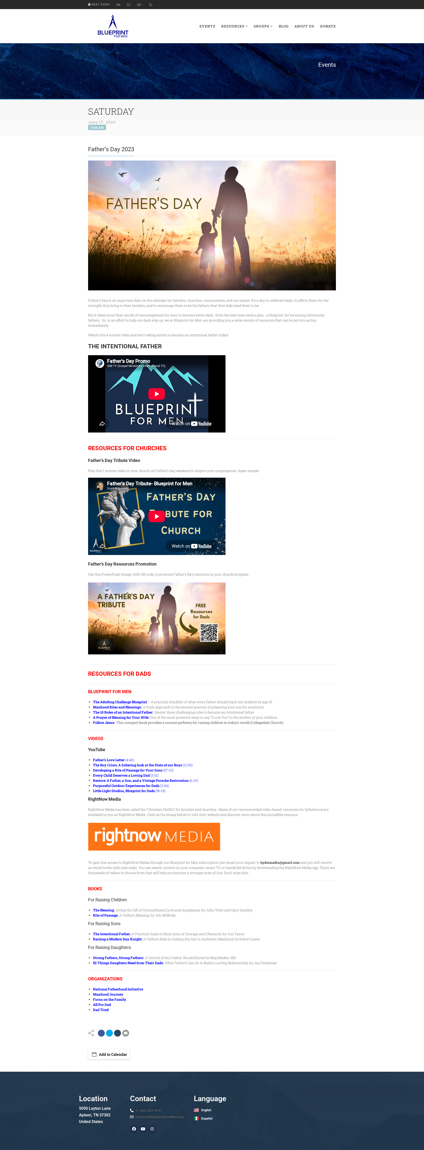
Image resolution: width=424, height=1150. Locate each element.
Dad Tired (101, 1009)
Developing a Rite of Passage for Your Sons (127, 770)
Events (207, 26)
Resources (233, 26)
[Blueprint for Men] (112, 26)
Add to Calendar (113, 1054)
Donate (328, 26)
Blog (284, 26)
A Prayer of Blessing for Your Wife (120, 717)
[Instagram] (152, 1129)
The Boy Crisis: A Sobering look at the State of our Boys (137, 765)
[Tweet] (109, 1033)
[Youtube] (143, 1129)
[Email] (125, 1033)
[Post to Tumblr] (117, 1033)
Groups (261, 26)
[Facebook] (134, 1129)
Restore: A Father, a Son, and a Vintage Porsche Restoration (141, 780)
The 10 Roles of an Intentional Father (122, 712)
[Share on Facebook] (101, 1033)
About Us (304, 26)
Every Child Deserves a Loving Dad (121, 775)
